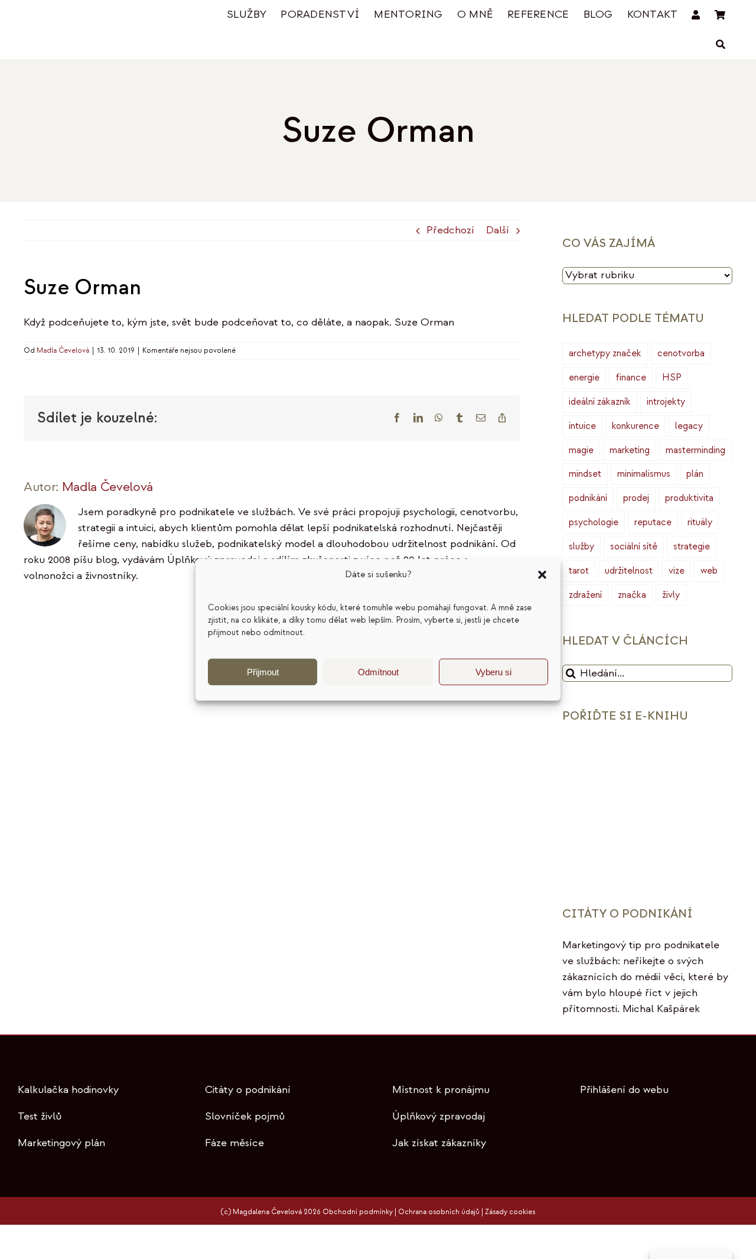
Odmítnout (378, 671)
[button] (542, 575)
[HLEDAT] (720, 44)
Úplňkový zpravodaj (438, 1116)
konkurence (635, 426)
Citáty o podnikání (248, 1090)
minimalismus (643, 474)
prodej (636, 498)
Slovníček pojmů (245, 1116)
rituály (699, 522)
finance (630, 377)
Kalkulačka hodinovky (68, 1090)
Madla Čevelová (63, 350)
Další (497, 230)
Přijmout (263, 671)
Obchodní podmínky (357, 1212)
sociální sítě (633, 546)
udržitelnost (629, 571)
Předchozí (450, 230)
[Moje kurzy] (696, 15)
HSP (672, 377)
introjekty (666, 402)
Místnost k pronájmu (441, 1090)
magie (581, 450)
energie (584, 377)
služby (581, 546)
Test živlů (39, 1116)
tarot (579, 571)
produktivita (689, 498)
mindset (585, 474)
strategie (691, 546)
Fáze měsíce (234, 1143)
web (709, 571)
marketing (630, 450)
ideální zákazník (600, 402)
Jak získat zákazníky (439, 1143)
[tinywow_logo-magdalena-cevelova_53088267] (83, 15)
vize (677, 571)
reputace (653, 522)
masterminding (695, 450)
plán (694, 474)
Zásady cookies (510, 1212)
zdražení (585, 595)
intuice (582, 426)
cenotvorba (681, 353)
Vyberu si (493, 671)
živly (671, 595)
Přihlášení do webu (624, 1090)
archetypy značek (605, 353)
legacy (689, 426)
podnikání (588, 498)
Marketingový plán (61, 1143)
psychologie (593, 522)
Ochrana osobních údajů (439, 1212)
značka (632, 595)
